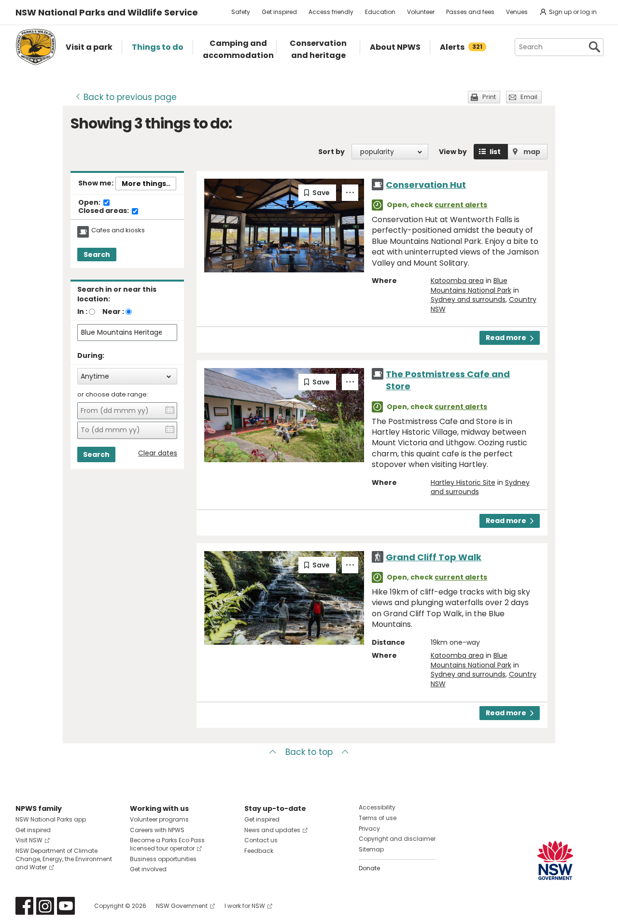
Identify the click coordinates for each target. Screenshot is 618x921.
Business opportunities (163, 859)
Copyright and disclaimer (397, 839)
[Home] (35, 47)
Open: (90, 202)
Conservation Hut (426, 185)
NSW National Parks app (50, 819)
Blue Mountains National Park (471, 285)
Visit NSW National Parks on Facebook (24, 906)
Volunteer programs (159, 819)
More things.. (146, 183)
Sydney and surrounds (468, 299)
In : (82, 311)
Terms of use (377, 818)
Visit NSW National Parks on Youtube (66, 906)
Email (528, 96)
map (531, 151)
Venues (517, 12)
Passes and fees (470, 12)
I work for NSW (245, 906)
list (495, 151)
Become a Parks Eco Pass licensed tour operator (167, 844)
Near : (113, 311)
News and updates (272, 830)
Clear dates (157, 453)
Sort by (331, 151)
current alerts (461, 205)
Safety (240, 12)
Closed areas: (104, 211)
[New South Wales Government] (555, 860)
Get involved (148, 869)
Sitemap (371, 849)
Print (489, 96)
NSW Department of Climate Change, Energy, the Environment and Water (63, 859)
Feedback (258, 851)
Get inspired (279, 12)
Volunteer (421, 12)
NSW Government (182, 906)
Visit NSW (28, 840)
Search (97, 254)
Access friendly (331, 12)
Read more (506, 337)
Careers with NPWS (157, 830)
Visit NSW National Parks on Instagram (45, 906)
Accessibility (377, 807)
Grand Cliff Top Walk (433, 557)
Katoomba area (457, 280)
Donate (369, 868)
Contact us (261, 840)
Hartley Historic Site (463, 482)
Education (380, 12)
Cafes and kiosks (118, 230)
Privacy (369, 828)
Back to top (309, 752)
